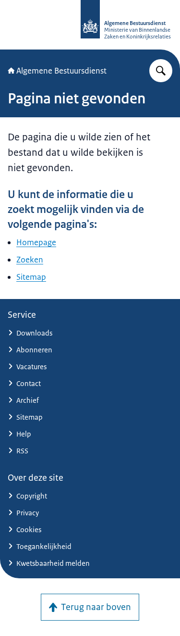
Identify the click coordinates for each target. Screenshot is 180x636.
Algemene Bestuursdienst (61, 70)
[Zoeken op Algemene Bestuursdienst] (160, 70)
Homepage (36, 242)
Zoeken (29, 259)
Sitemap (31, 277)
